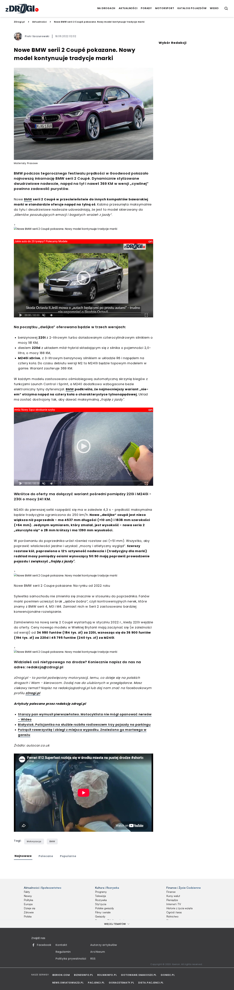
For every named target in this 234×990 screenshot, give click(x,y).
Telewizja (100, 896)
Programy (101, 891)
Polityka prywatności (71, 959)
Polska (28, 916)
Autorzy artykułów (103, 945)
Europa (28, 904)
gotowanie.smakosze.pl (139, 975)
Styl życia (100, 904)
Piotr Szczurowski (37, 36)
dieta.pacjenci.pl (151, 982)
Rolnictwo (172, 916)
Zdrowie (29, 912)
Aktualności (39, 21)
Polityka (28, 900)
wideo (214, 8)
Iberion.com (61, 975)
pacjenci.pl (96, 982)
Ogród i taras (174, 912)
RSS (92, 959)
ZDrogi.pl (19, 21)
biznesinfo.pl (83, 975)
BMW (28, 199)
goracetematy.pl (121, 982)
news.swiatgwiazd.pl (68, 982)
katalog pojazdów (191, 8)
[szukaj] (226, 9)
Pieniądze (172, 900)
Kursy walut (173, 896)
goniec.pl (168, 975)
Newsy (28, 896)
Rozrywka (101, 900)
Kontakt (61, 945)
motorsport (164, 8)
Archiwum (97, 952)
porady (146, 8)
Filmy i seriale (103, 912)
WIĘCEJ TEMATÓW (115, 923)
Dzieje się (29, 908)
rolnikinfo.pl (107, 975)
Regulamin (63, 952)
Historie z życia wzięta (179, 908)
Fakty (27, 891)
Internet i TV (173, 904)
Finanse (171, 891)
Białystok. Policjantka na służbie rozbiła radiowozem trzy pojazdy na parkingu (84, 724)
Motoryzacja (34, 841)
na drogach (106, 8)
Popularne (68, 856)
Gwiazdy (100, 916)
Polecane (46, 856)
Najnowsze (23, 856)
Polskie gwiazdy (104, 908)
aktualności (128, 8)
